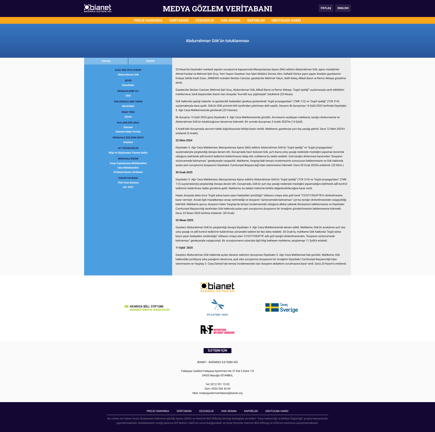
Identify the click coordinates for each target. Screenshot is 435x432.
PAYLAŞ (326, 8)
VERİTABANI (179, 20)
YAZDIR (150, 61)
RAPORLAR (256, 20)
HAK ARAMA (230, 20)
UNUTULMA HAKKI (286, 20)
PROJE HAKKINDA (148, 20)
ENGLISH (343, 8)
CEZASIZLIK (204, 20)
